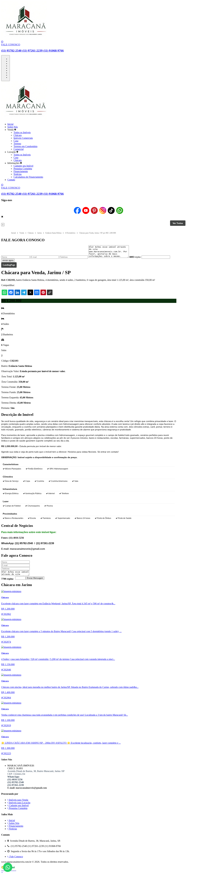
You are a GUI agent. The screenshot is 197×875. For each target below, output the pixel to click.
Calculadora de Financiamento (28, 177)
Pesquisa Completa (23, 168)
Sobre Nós (12, 127)
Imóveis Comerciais (23, 138)
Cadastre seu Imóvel (23, 165)
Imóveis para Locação (19, 802)
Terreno (17, 143)
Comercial (19, 149)
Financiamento (21, 171)
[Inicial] (24, 39)
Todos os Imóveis (22, 132)
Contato (11, 179)
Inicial (10, 124)
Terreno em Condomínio (25, 146)
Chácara (18, 135)
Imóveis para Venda (18, 800)
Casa (16, 140)
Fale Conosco (15, 856)
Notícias (18, 174)
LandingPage (9, 265)
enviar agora (7, 260)
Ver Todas (178, 223)
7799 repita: (7, 579)
